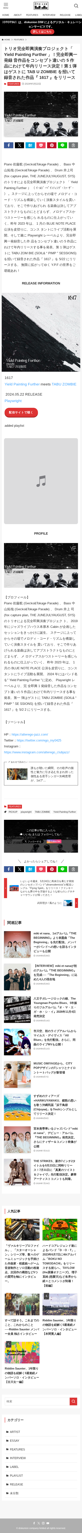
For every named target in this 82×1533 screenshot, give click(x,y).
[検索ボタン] (76, 6)
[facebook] (34, 1523)
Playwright (13, 401)
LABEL (14, 1466)
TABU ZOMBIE (64, 384)
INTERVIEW (18, 1458)
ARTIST (15, 1431)
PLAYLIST (16, 1475)
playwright (26, 812)
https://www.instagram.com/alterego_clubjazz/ (37, 752)
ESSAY (14, 1440)
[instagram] (43, 1523)
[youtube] (48, 1523)
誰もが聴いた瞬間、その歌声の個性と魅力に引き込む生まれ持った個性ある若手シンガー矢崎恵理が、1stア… (52, 774)
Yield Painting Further (22, 384)
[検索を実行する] (73, 1401)
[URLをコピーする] (73, 145)
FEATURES (13, 84)
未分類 (14, 1493)
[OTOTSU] (41, 6)
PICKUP (13, 812)
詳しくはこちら (42, 31)
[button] (8, 145)
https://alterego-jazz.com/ (30, 734)
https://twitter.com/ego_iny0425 (39, 740)
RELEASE (16, 1484)
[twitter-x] (38, 1523)
